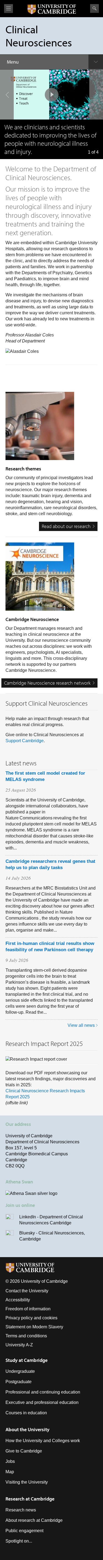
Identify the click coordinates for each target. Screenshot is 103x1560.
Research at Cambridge (29, 1499)
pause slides (52, 95)
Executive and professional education (42, 1402)
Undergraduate (20, 1371)
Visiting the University (26, 1482)
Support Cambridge (24, 740)
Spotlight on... (18, 1541)
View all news (81, 1025)
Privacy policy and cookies (31, 1318)
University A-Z (19, 1345)
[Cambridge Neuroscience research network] (51, 579)
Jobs (10, 1461)
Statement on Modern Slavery (34, 1327)
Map (9, 1471)
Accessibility (17, 1299)
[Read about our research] (51, 429)
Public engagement (24, 1530)
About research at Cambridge (34, 1520)
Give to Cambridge (23, 1451)
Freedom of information (28, 1309)
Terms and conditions (26, 1336)
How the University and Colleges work (42, 1440)
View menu (8, 8)
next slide (96, 95)
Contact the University (26, 1290)
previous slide (7, 95)
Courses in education (26, 1412)
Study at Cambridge (26, 1360)
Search (94, 8)
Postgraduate (18, 1381)
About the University (27, 1429)
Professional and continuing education (42, 1392)
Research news (20, 1510)
